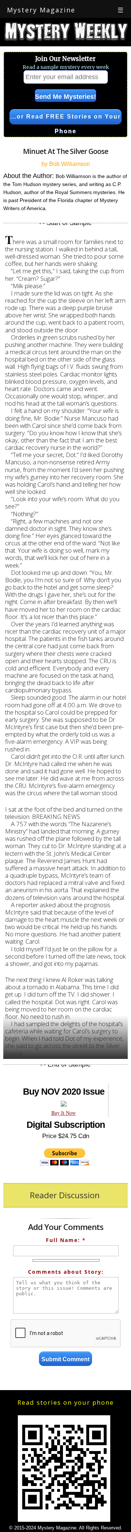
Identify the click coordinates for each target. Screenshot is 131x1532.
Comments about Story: (66, 1271)
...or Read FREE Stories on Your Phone (65, 118)
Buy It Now (63, 1112)
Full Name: (66, 1240)
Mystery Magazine (41, 9)
